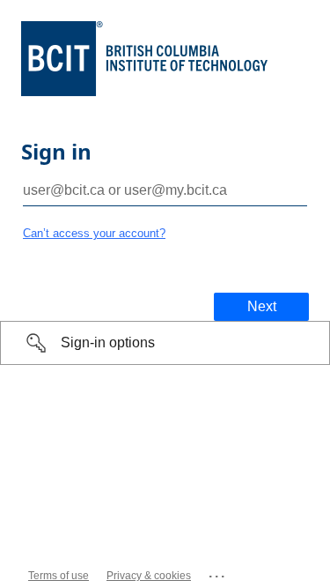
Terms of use (58, 575)
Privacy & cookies (148, 575)
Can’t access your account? (94, 233)
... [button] (218, 572)
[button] (165, 343)
